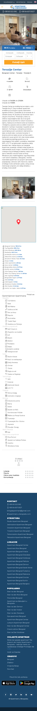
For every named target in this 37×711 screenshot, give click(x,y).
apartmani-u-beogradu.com (20, 514)
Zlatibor (10, 662)
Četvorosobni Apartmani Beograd (20, 534)
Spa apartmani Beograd (16, 616)
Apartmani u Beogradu (19, 699)
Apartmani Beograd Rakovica (18, 574)
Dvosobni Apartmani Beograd (18, 528)
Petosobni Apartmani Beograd (19, 537)
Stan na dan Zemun (15, 606)
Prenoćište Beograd (14, 598)
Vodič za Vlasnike (13, 652)
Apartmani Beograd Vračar (17, 551)
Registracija (20, 2)
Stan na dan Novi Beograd (17, 595)
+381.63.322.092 (10, 11)
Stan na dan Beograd (15, 591)
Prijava (29, 2)
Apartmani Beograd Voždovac (18, 558)
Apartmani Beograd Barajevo (18, 584)
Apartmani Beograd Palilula (18, 561)
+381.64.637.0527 (28, 11)
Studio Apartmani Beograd (17, 521)
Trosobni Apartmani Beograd (18, 531)
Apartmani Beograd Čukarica (18, 571)
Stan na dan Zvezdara (15, 613)
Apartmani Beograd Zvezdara (18, 555)
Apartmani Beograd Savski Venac (20, 567)
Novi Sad (10, 669)
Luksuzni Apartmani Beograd (18, 623)
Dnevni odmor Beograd (16, 629)
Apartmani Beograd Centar (17, 545)
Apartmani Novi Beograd (16, 548)
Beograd (10, 659)
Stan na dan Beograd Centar (18, 626)
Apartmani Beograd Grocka (18, 577)
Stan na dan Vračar (14, 610)
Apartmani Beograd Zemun (18, 564)
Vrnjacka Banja (13, 666)
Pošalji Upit (18, 62)
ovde (9, 649)
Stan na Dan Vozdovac (15, 632)
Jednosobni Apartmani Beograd (19, 524)
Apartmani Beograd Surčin (17, 580)
